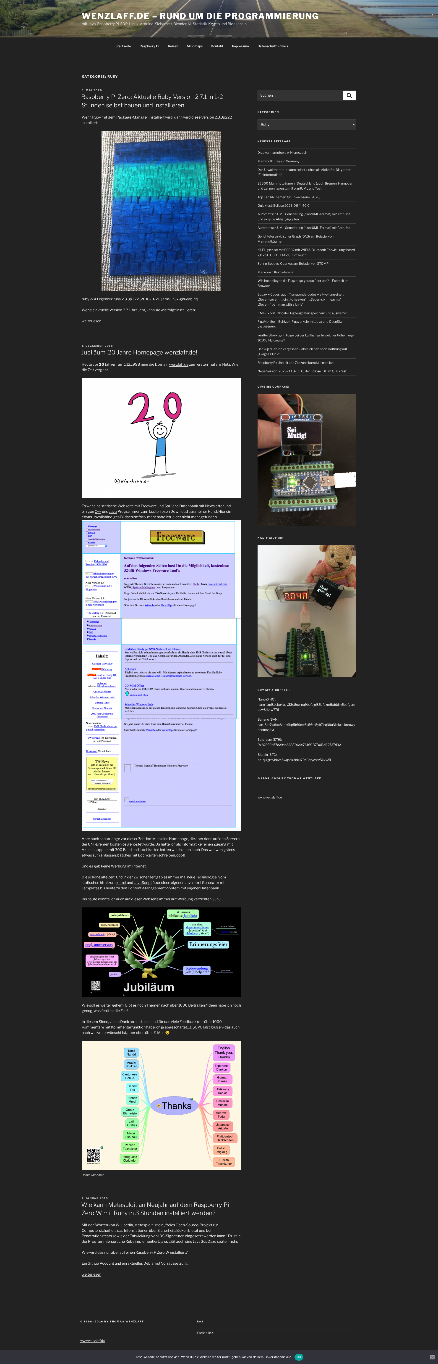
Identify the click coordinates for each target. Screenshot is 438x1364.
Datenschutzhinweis (273, 46)
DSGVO (196, 1027)
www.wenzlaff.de (270, 797)
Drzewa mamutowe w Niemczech (282, 152)
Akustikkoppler (95, 850)
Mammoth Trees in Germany (278, 161)
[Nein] (432, 1357)
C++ (98, 511)
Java (113, 511)
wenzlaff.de (178, 364)
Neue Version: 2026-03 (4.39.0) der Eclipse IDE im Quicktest (302, 371)
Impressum (240, 46)
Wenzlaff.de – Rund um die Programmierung (200, 16)
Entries (205, 1333)
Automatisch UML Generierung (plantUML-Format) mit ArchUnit (304, 228)
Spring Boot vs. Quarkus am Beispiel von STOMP (293, 263)
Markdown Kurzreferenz (275, 272)
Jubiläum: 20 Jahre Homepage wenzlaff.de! (139, 352)
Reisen (173, 46)
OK (299, 1357)
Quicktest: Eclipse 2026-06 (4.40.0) (284, 205)
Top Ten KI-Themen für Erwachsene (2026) (289, 197)
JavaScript (143, 882)
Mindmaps (195, 46)
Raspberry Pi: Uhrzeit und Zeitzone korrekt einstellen (296, 363)
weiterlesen (91, 321)
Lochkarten (149, 850)
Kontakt (217, 46)
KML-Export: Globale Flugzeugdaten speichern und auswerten (302, 313)
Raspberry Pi (149, 46)
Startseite (123, 46)
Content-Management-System (154, 888)
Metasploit (143, 1225)
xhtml (121, 882)
